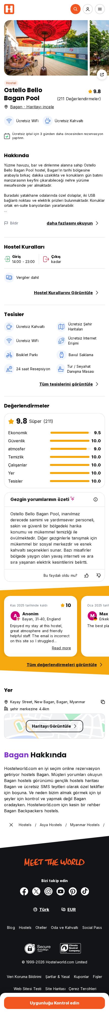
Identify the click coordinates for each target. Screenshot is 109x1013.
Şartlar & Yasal (57, 976)
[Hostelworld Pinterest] (73, 891)
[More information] (96, 499)
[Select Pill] (75, 9)
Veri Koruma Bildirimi (24, 976)
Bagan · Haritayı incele (32, 106)
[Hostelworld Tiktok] (85, 891)
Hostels (25, 927)
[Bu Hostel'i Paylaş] (102, 75)
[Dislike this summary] (99, 575)
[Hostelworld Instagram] (48, 891)
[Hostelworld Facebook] (24, 891)
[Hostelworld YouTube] (61, 891)
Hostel (11, 83)
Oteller (41, 927)
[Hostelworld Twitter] (36, 891)
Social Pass (92, 927)
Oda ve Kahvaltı (64, 927)
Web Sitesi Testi (28, 989)
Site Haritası (55, 989)
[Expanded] (11, 825)
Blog (11, 927)
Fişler (97, 976)
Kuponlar (81, 976)
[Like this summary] (86, 575)
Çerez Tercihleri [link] (83, 989)
